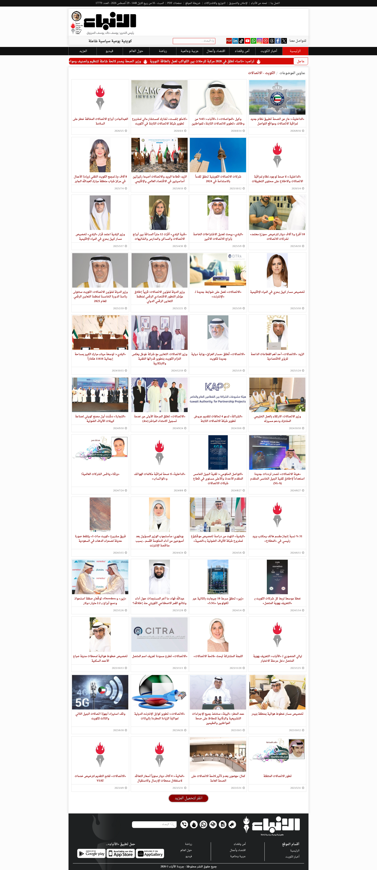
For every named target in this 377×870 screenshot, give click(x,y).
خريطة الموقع (192, 3)
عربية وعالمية (238, 856)
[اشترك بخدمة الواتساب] (203, 824)
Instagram (259, 41)
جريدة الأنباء (176, 867)
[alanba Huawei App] (150, 853)
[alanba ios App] (120, 853)
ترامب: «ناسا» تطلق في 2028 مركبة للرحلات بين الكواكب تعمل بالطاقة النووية (260, 61)
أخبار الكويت (292, 857)
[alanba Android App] (91, 853)
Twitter (284, 41)
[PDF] (229, 41)
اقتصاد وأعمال (215, 51)
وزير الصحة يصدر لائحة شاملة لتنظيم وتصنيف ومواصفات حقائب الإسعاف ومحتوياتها (140, 61)
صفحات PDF (174, 3)
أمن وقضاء (242, 51)
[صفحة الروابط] (194, 824)
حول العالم (186, 850)
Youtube (247, 41)
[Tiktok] (241, 41)
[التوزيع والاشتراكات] (222, 824)
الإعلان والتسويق (238, 3)
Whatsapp (253, 41)
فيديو (266, 41)
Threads (272, 41)
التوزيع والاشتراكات (214, 3)
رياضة (188, 844)
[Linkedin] (235, 41)
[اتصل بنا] (184, 824)
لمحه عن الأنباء (259, 3)
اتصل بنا (275, 3)
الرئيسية (295, 51)
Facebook (278, 41)
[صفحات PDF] (213, 824)
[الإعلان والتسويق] (232, 824)
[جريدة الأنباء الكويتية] (103, 23)
